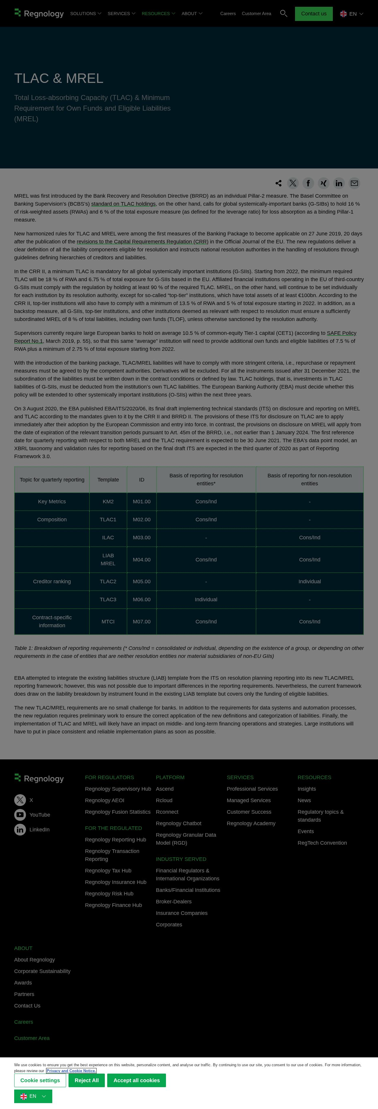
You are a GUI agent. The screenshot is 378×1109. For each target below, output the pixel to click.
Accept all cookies (136, 1080)
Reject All (87, 1080)
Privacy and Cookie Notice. (71, 1071)
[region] (189, 1083)
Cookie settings (40, 1080)
